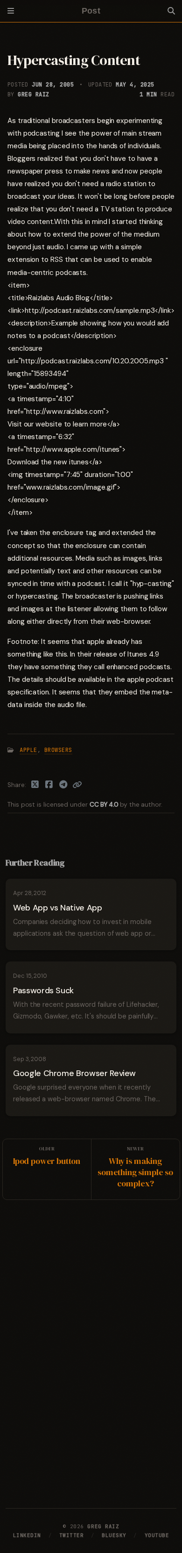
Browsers (58, 750)
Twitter (71, 1535)
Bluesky (114, 1535)
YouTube (157, 1535)
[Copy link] (77, 785)
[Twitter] (35, 785)
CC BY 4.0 (105, 805)
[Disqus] (91, 1352)
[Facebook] (49, 785)
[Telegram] (63, 785)
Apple (28, 750)
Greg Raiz (33, 94)
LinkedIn (27, 1535)
